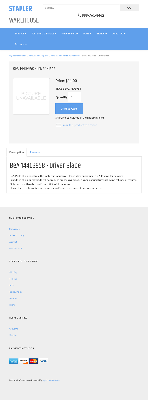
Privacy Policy (15, 291)
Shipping (13, 272)
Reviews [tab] (35, 152)
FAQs (11, 285)
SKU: (58, 88)
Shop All (19, 33)
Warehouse (24, 14)
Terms (12, 304)
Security (13, 298)
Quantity (61, 97)
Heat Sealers (69, 33)
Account (20, 44)
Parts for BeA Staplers (38, 55)
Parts (86, 33)
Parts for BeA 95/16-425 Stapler (65, 55)
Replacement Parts (17, 55)
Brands (101, 33)
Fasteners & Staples (43, 33)
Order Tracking (16, 235)
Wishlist (13, 241)
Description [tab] (16, 152)
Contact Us (14, 228)
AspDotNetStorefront (51, 380)
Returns (13, 278)
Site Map (13, 335)
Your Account (15, 248)
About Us (118, 33)
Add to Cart (69, 108)
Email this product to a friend (79, 125)
